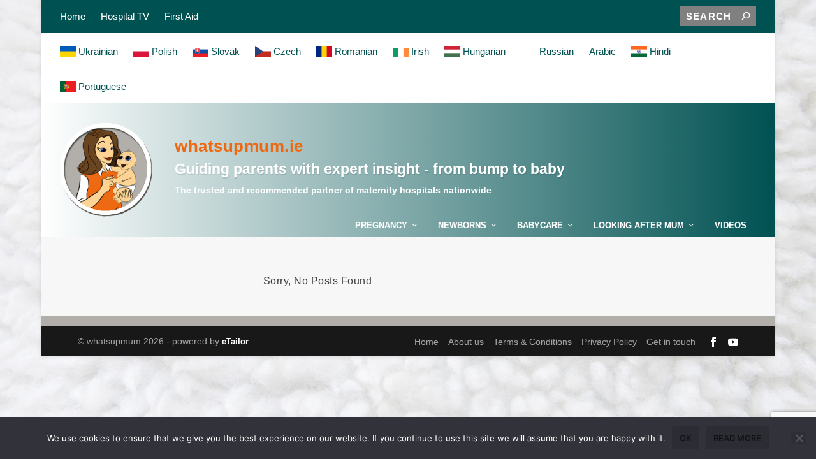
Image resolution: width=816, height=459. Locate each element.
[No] (798, 438)
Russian (555, 51)
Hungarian (483, 51)
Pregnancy (381, 225)
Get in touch (671, 342)
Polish (163, 51)
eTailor (235, 341)
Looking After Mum (639, 225)
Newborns (462, 225)
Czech (286, 51)
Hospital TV (125, 16)
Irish (419, 51)
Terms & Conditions (532, 342)
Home (72, 16)
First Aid (181, 16)
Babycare (540, 225)
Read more (737, 438)
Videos (731, 225)
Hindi (659, 51)
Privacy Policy (609, 342)
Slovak (224, 51)
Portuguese (101, 86)
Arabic (602, 51)
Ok (686, 438)
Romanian (354, 51)
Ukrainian (97, 51)
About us (466, 342)
